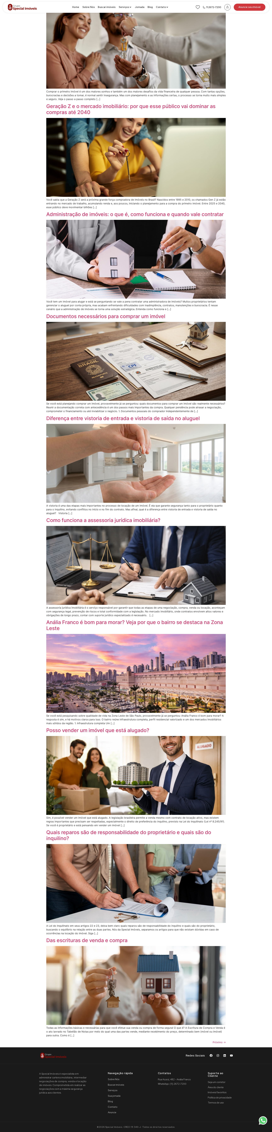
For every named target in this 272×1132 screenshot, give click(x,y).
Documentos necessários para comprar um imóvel (105, 316)
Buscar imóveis (107, 7)
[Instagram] (217, 1055)
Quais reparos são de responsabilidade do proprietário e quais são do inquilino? (128, 835)
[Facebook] (211, 1055)
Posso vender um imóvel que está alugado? (97, 730)
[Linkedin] (224, 1055)
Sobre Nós (88, 7)
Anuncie (112, 1112)
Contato (161, 7)
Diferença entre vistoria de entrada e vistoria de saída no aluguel (123, 418)
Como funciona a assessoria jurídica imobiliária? (103, 520)
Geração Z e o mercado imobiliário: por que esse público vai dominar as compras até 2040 (130, 109)
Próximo (219, 1042)
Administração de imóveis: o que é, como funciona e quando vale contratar (135, 214)
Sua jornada (114, 1095)
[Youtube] (231, 1055)
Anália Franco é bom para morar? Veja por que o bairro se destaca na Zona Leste (134, 625)
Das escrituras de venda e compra (87, 940)
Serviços (124, 7)
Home (75, 7)
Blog (150, 7)
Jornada (139, 7)
